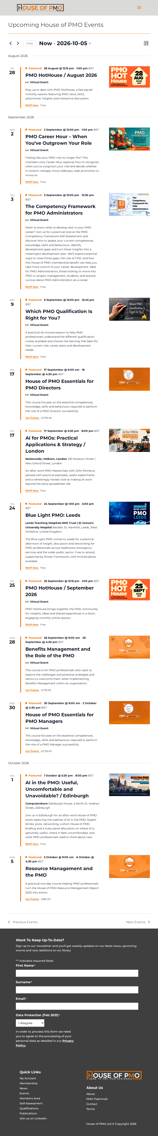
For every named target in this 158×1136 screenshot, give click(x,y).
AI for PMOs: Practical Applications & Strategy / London (55, 444)
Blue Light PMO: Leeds (52, 515)
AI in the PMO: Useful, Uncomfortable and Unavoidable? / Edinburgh (57, 789)
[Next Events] (18, 43)
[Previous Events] (10, 43)
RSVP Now (32, 105)
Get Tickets (32, 417)
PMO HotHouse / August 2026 (61, 75)
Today (29, 43)
